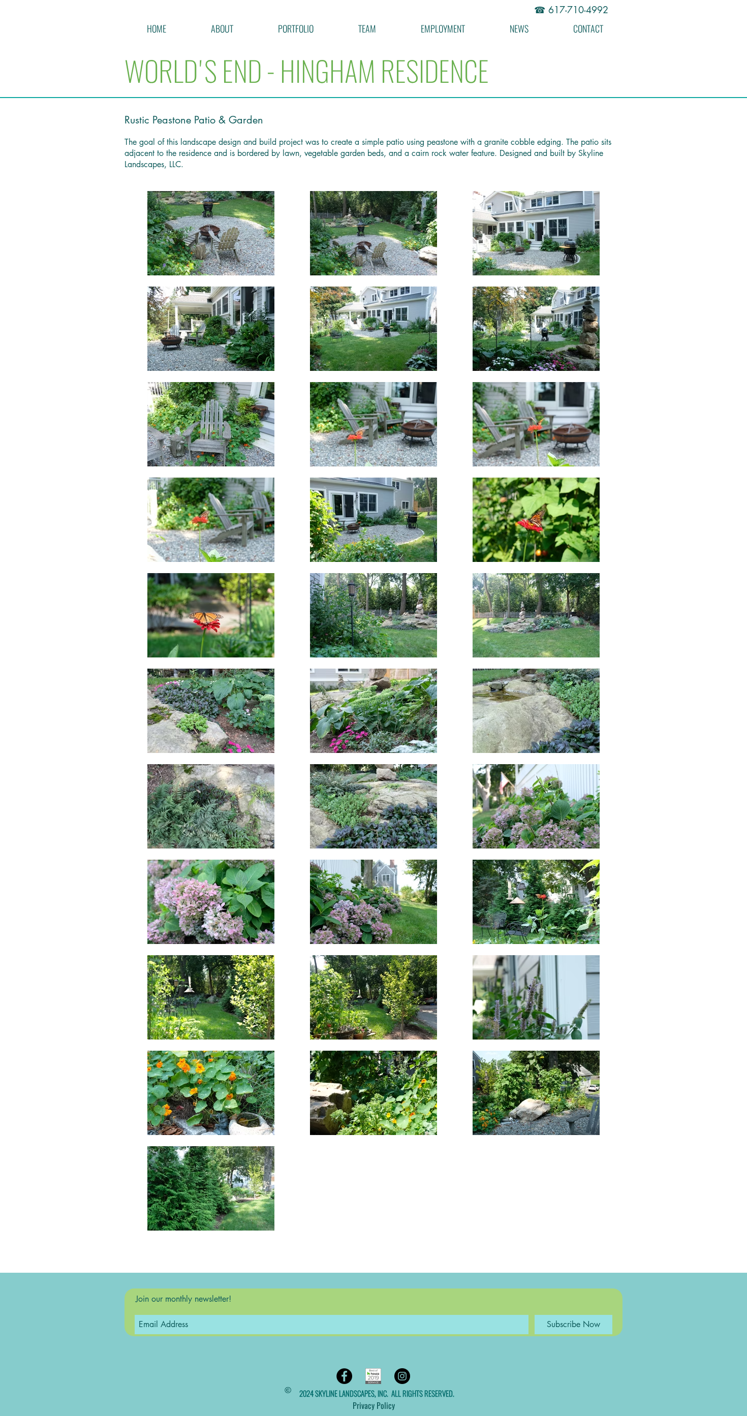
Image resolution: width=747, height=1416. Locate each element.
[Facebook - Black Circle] (344, 1376)
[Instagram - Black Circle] (402, 1376)
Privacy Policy (374, 1405)
